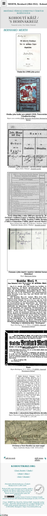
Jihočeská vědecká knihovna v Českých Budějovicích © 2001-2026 (17, 484)
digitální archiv (36, 169)
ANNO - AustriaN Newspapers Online (34, 325)
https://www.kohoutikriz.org (32, 507)
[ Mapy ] (27, 474)
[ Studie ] (30, 470)
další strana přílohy (39, 459)
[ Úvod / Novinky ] (20, 470)
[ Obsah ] (20, 474)
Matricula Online (30, 276)
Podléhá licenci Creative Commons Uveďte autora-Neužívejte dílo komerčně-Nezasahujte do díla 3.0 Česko (23, 497)
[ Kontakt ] (26, 477)
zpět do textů (10, 458)
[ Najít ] (19, 477)
